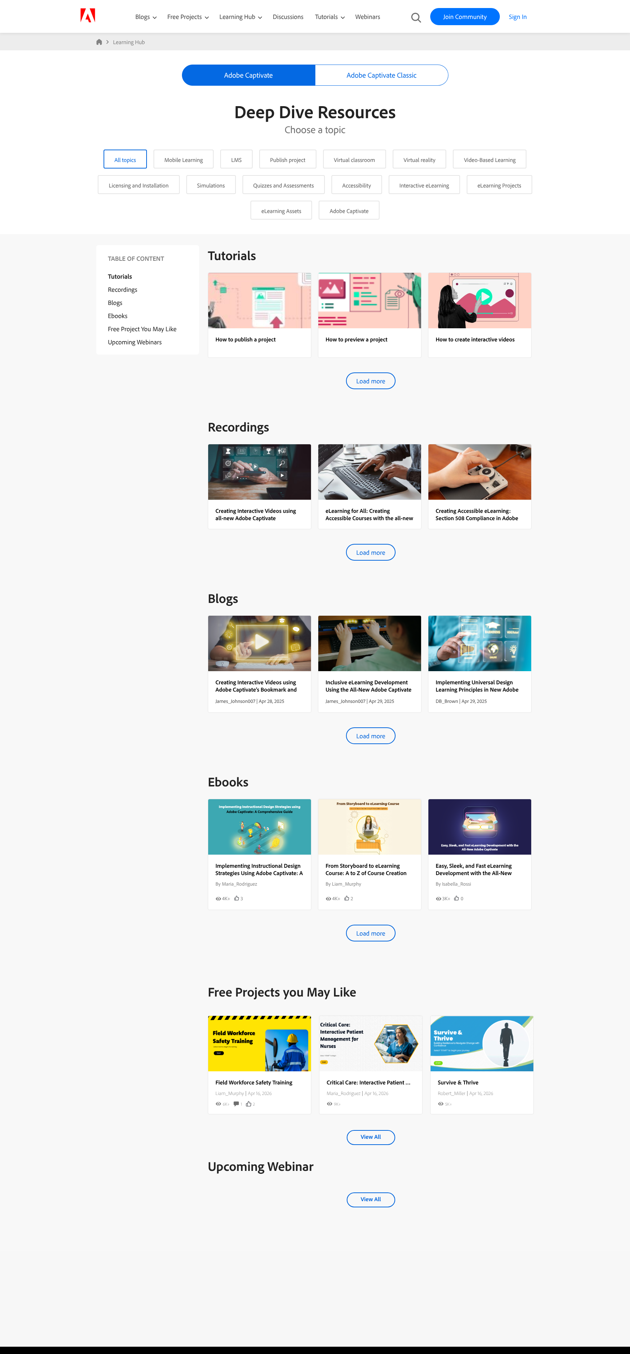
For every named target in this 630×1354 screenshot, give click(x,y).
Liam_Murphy (229, 1093)
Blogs (142, 16)
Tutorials (327, 16)
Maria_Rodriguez (344, 1093)
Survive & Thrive (458, 1082)
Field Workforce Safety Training (253, 1082)
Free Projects (185, 16)
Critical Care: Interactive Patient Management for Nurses (395, 1082)
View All (371, 1136)
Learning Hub (238, 16)
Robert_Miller (451, 1093)
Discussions (288, 16)
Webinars (367, 16)
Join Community (465, 16)
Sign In (518, 16)
